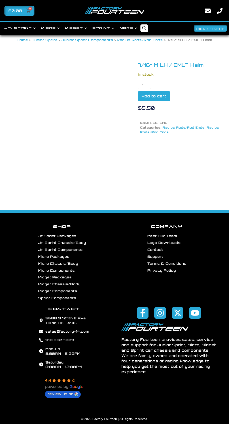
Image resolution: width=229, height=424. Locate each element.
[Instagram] (160, 313)
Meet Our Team (162, 236)
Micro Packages (54, 256)
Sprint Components (57, 298)
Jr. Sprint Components (60, 250)
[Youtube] (195, 313)
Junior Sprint (44, 40)
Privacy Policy (161, 270)
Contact (155, 250)
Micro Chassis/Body (58, 263)
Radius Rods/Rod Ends (140, 40)
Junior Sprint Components (87, 40)
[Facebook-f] (142, 313)
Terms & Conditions (167, 263)
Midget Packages (55, 277)
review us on (61, 394)
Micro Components (56, 270)
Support (155, 256)
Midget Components (57, 291)
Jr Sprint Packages (57, 236)
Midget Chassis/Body (59, 284)
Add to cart (154, 96)
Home (22, 40)
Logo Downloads (164, 243)
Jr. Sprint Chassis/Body (62, 243)
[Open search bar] (144, 28)
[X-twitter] (177, 313)
